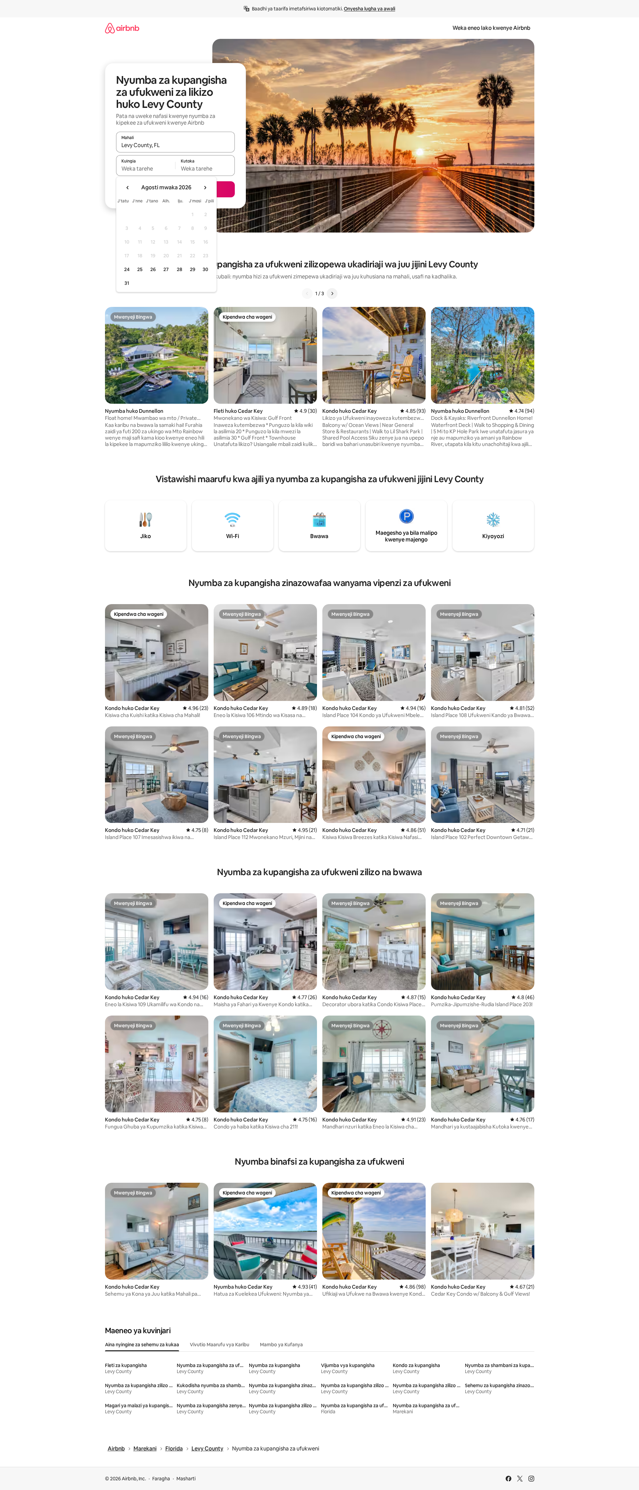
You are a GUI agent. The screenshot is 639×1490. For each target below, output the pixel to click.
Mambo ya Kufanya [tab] (281, 1345)
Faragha (161, 1479)
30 (205, 269)
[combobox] (175, 145)
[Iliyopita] (307, 293)
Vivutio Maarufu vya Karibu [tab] (219, 1345)
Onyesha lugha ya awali (369, 9)
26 (153, 269)
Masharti (186, 1479)
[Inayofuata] (332, 293)
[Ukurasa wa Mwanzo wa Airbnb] (122, 28)
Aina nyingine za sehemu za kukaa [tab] (142, 1345)
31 (126, 283)
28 (179, 269)
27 (166, 269)
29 (192, 269)
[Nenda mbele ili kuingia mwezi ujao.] (205, 188)
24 (126, 269)
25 (140, 269)
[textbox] (145, 169)
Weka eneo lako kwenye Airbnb (491, 27)
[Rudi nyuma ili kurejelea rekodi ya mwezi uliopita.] (128, 188)
